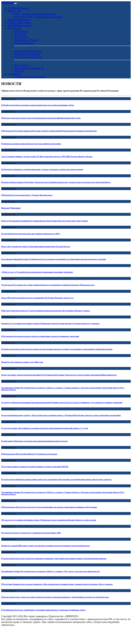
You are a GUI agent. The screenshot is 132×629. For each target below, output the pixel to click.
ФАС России (21, 37)
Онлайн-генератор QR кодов (30, 77)
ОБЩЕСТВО (19, 22)
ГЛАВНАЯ (18, 8)
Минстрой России (24, 42)
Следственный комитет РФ (29, 68)
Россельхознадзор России (28, 57)
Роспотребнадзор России (28, 51)
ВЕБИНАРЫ (19, 19)
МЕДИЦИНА (20, 25)
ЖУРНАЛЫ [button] (14, 11)
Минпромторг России (26, 40)
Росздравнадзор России (27, 54)
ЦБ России (20, 34)
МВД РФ (19, 71)
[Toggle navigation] (15, 3)
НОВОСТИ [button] (14, 28)
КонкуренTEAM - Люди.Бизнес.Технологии (38, 16)
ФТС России (21, 65)
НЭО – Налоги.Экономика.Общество (34, 14)
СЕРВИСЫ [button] (14, 74)
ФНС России (21, 31)
